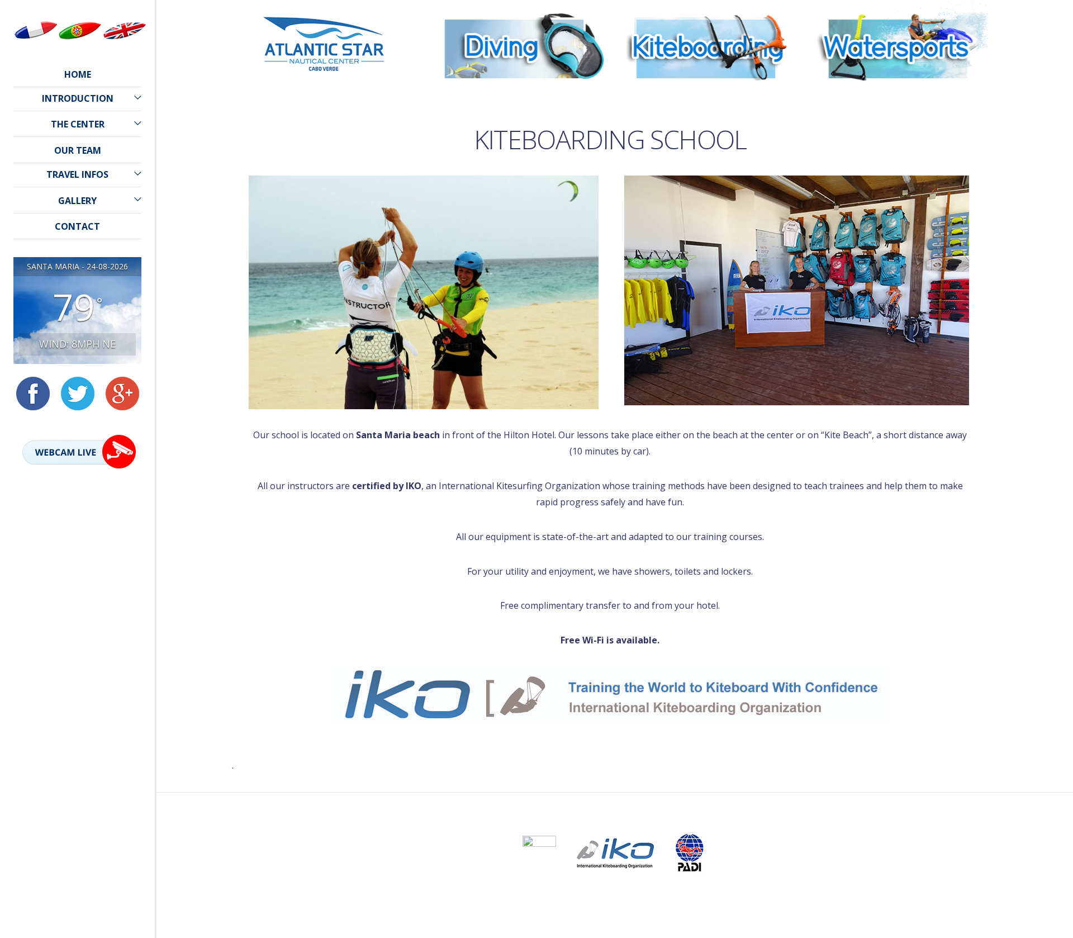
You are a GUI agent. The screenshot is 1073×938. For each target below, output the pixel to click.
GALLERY (77, 201)
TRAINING (514, 103)
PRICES (514, 136)
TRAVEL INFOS (77, 174)
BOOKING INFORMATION (514, 185)
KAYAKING (898, 119)
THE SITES (514, 119)
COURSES (706, 103)
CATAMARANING (898, 103)
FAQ (514, 169)
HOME (77, 74)
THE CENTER (78, 124)
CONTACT (77, 226)
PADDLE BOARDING (898, 136)
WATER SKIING (898, 169)
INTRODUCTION (77, 98)
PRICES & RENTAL (705, 119)
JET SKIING (898, 86)
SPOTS (706, 136)
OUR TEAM (77, 150)
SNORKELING (514, 152)
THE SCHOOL (514, 86)
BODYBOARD (897, 185)
